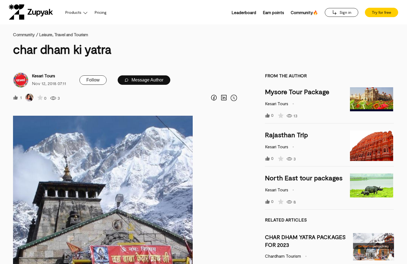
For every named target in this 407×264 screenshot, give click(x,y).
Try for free (381, 12)
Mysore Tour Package (297, 92)
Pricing (101, 12)
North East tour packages (303, 178)
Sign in (344, 12)
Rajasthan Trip (286, 135)
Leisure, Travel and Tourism (63, 34)
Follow (93, 80)
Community (25, 34)
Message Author (146, 80)
